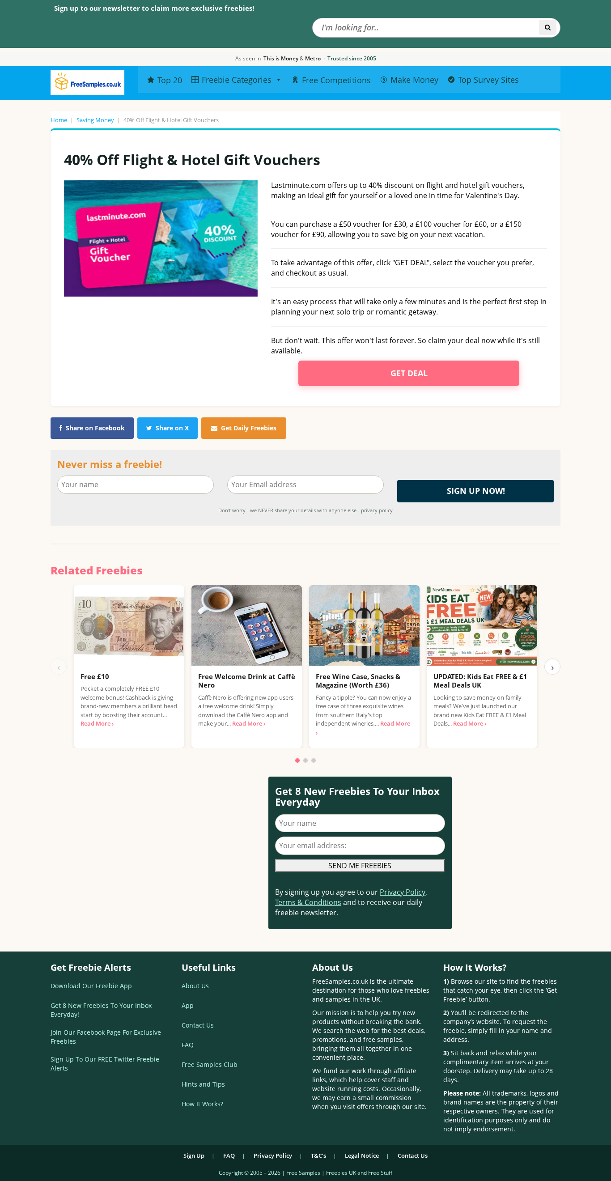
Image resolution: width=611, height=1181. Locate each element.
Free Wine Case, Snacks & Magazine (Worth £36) (358, 681)
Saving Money (95, 120)
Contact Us (198, 1025)
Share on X (172, 428)
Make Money (414, 79)
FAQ (188, 1045)
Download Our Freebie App (91, 985)
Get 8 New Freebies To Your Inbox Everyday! (101, 1010)
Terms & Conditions (308, 902)
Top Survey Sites (488, 79)
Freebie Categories (237, 79)
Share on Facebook (95, 428)
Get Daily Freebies (248, 428)
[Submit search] (547, 27)
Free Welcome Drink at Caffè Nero (246, 681)
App (188, 1005)
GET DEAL (409, 373)
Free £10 (95, 676)
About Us (195, 985)
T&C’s (318, 1155)
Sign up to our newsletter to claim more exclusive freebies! (154, 8)
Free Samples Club (210, 1064)
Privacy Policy (402, 892)
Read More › (97, 723)
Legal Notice (362, 1155)
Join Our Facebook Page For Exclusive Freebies (106, 1036)
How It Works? (202, 1104)
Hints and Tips (203, 1084)
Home (59, 120)
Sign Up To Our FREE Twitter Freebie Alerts (105, 1063)
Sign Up (193, 1155)
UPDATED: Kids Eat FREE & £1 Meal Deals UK (480, 681)
